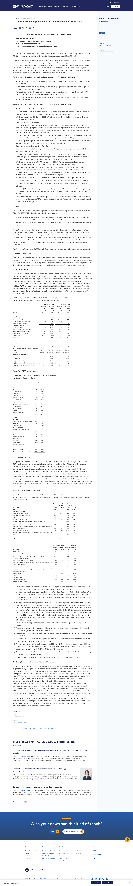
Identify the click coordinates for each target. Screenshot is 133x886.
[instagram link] (107, 879)
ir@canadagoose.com (19, 716)
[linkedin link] (96, 879)
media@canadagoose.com (20, 722)
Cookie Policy (14, 883)
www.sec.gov (17, 693)
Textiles (40, 728)
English (102, 33)
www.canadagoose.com (78, 291)
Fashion (34, 728)
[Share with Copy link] (33, 28)
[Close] (129, 883)
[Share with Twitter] (23, 28)
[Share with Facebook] (26, 28)
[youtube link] (100, 879)
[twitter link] (92, 879)
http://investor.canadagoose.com (71, 265)
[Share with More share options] (36, 28)
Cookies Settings (96, 882)
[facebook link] (103, 879)
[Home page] (23, 6)
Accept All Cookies (107, 882)
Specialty (50, 728)
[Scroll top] (127, 839)
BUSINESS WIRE (28, 54)
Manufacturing (27, 728)
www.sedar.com (80, 693)
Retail (45, 728)
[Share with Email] (30, 28)
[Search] (111, 2)
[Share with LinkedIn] (20, 28)
